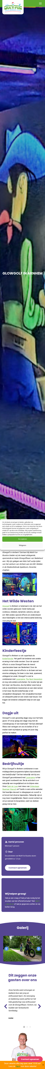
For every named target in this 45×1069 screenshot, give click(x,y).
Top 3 (18, 1066)
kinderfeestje (7, 659)
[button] (6, 949)
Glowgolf (6, 606)
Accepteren (22, 539)
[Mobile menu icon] (40, 3)
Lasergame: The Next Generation (29, 679)
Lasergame (30, 777)
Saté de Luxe (12, 786)
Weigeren (22, 545)
